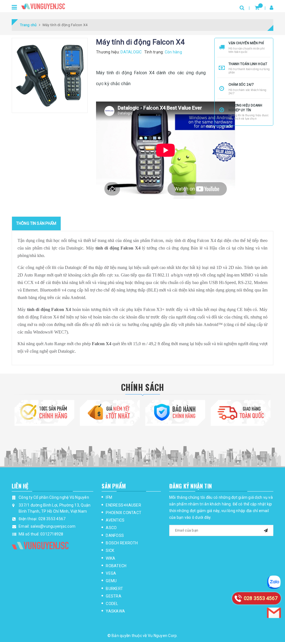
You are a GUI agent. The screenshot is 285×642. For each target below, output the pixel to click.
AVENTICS (115, 520)
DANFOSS (115, 535)
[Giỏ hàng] (257, 8)
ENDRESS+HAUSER (123, 505)
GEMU (111, 581)
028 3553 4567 (51, 519)
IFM (109, 497)
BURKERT (114, 588)
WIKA (110, 558)
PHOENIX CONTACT (123, 512)
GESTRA (113, 596)
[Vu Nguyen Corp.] (43, 5)
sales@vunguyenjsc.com (53, 526)
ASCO (111, 527)
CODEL (112, 603)
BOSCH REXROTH (122, 543)
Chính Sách (142, 387)
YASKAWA (115, 611)
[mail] (265, 529)
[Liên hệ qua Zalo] (274, 582)
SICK (110, 550)
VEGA (111, 573)
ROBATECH (116, 566)
